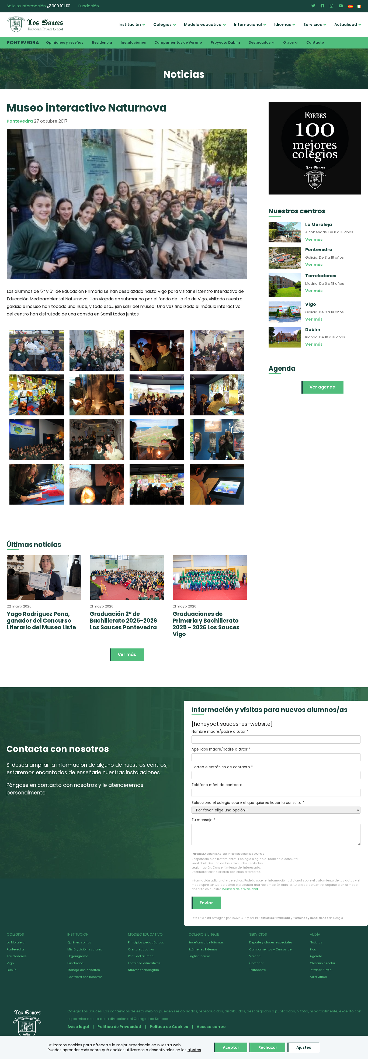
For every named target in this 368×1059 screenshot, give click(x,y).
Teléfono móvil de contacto (217, 784)
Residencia (102, 42)
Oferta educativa (141, 949)
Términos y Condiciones (310, 918)
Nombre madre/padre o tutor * (220, 731)
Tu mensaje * (203, 819)
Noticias (316, 942)
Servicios (312, 24)
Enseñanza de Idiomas (206, 942)
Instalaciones (133, 42)
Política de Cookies (169, 1026)
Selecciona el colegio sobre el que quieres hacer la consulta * (248, 802)
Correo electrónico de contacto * (222, 767)
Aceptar (231, 1047)
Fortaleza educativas (144, 963)
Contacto (315, 42)
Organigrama (77, 956)
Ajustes (303, 1047)
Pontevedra (23, 42)
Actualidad (345, 24)
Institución (130, 24)
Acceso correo (211, 1026)
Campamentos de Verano (178, 42)
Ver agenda (322, 387)
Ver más (127, 654)
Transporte (257, 970)
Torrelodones (17, 956)
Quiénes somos (79, 942)
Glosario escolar (322, 963)
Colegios (162, 24)
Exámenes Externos (203, 949)
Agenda (316, 956)
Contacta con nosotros (85, 977)
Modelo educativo (202, 24)
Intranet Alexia (321, 970)
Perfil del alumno (140, 956)
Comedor (256, 963)
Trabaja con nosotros (83, 970)
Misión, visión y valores (84, 949)
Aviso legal (78, 1026)
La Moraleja (16, 942)
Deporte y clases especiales (271, 942)
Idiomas (282, 24)
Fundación (88, 6)
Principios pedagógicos (146, 942)
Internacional (248, 24)
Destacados (259, 42)
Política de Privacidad (240, 889)
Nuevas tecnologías (143, 970)
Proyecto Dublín (225, 42)
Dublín (11, 970)
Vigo (10, 963)
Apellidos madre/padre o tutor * (221, 749)
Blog (313, 949)
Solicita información (26, 6)
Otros (288, 42)
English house (199, 956)
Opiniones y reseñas (64, 42)
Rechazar (267, 1047)
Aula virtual (318, 977)
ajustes (194, 1049)
